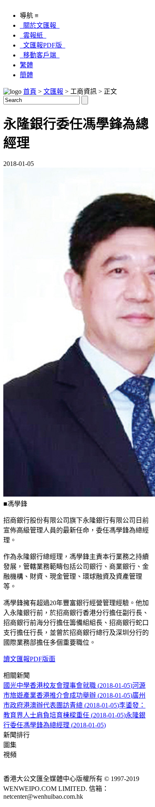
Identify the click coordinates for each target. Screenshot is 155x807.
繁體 (26, 65)
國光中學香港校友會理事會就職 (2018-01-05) (67, 685)
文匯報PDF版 (42, 45)
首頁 (29, 91)
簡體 (26, 74)
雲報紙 (33, 35)
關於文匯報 (40, 25)
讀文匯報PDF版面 (29, 659)
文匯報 (53, 91)
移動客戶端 (40, 55)
